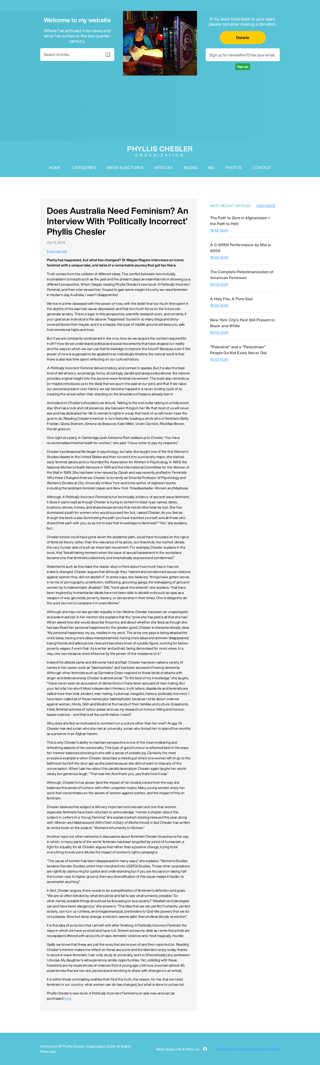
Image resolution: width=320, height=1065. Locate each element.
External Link (57, 251)
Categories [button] (84, 167)
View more (265, 205)
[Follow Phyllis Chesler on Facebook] (205, 1049)
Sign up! (242, 66)
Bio (211, 167)
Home (55, 167)
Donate (242, 37)
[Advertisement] (160, 108)
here (67, 998)
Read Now (219, 230)
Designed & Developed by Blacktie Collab (248, 1049)
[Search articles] (108, 54)
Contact (262, 167)
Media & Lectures (125, 167)
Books (190, 167)
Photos (234, 167)
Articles (163, 167)
